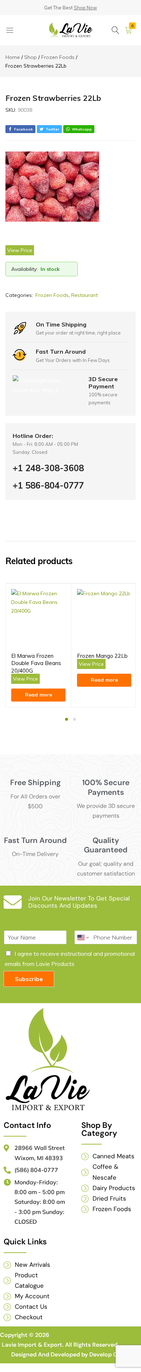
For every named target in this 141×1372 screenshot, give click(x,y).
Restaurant (84, 295)
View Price (19, 250)
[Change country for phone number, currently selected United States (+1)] (82, 937)
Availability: (24, 269)
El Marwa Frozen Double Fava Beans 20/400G (36, 663)
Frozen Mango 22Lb (102, 655)
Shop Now (85, 7)
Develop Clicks (109, 1354)
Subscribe (29, 979)
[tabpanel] (38, 645)
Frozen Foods (52, 295)
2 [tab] (74, 719)
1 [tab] (66, 719)
